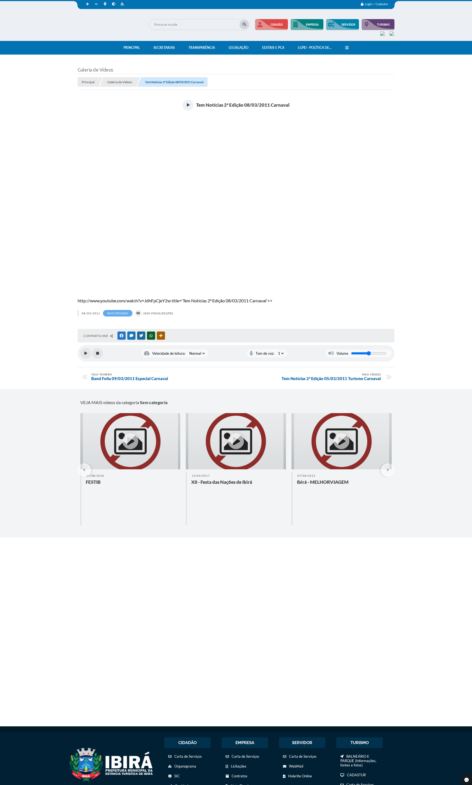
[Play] (85, 353)
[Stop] (97, 353)
